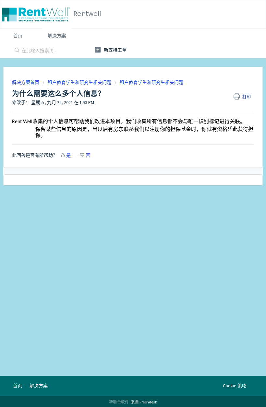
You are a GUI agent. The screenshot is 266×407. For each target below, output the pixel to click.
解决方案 (57, 36)
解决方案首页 (26, 82)
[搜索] (16, 50)
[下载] (121, 200)
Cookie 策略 (235, 386)
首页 (17, 36)
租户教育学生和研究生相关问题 (79, 82)
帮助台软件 (119, 402)
